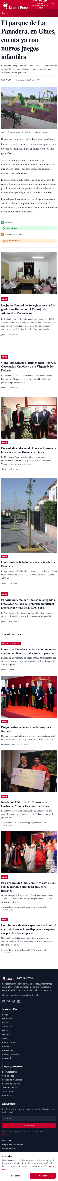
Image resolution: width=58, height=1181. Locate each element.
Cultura (5, 1046)
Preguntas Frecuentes (12, 1144)
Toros (4, 1038)
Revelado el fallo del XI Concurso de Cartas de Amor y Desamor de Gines (25, 804)
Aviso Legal (7, 1091)
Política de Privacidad (12, 1079)
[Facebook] (3, 1001)
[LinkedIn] (18, 1001)
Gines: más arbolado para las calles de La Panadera (28, 564)
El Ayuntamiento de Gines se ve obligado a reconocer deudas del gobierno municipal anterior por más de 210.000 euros (28, 603)
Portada (6, 1014)
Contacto (6, 1095)
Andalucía (7, 1026)
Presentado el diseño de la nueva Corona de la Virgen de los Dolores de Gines (29, 450)
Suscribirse (29, 1125)
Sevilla (5, 1022)
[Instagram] (13, 1001)
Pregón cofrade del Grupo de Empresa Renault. (26, 729)
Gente (5, 1030)
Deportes (6, 1034)
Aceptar (43, 1175)
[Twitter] (8, 1001)
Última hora (7, 1018)
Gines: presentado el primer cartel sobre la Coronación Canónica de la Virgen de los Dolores (28, 366)
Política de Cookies (11, 1083)
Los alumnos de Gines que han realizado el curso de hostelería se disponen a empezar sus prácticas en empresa (28, 929)
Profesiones (7, 1050)
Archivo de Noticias (11, 1054)
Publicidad (7, 1140)
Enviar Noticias (9, 1148)
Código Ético (8, 1075)
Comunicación (9, 1042)
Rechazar (15, 1175)
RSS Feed (6, 1058)
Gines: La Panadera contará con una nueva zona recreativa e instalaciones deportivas (29, 651)
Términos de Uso (10, 1087)
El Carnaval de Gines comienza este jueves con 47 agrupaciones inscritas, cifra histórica (28, 886)
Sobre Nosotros (9, 1071)
